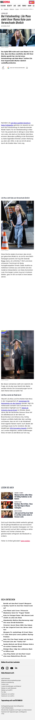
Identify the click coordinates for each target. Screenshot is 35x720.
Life (15, 6)
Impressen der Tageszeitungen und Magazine (14, 712)
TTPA (2, 714)
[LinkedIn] (16, 668)
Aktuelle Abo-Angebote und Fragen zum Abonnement (16, 710)
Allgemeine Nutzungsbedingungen (11, 680)
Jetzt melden (25, 541)
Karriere (31, 6)
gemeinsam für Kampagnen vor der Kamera (15, 402)
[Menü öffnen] (33, 6)
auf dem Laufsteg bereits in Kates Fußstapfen (15, 124)
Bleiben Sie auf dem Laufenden (10, 662)
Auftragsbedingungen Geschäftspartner (12, 706)
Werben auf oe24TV (6, 690)
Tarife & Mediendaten (7, 708)
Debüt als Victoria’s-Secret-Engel (14, 409)
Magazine (6, 9)
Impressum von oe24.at (7, 694)
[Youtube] (11, 668)
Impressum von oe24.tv (7, 696)
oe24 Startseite (5, 679)
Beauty (9, 6)
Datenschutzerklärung (7, 682)
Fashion (3, 6)
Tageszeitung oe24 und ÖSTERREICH (11, 700)
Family (24, 6)
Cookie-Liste (4, 684)
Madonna (12, 9)
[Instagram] (7, 668)
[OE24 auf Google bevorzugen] (27, 68)
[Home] (1, 9)
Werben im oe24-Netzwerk (8, 688)
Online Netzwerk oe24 (7, 673)
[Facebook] (2, 668)
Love (19, 6)
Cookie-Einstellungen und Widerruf (11, 686)
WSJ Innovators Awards (18, 428)
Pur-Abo (3, 692)
